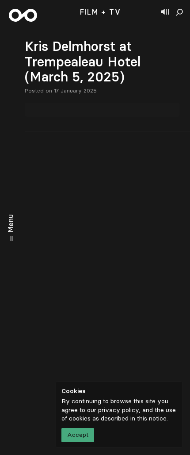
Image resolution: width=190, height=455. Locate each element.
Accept (77, 435)
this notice (152, 418)
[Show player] (165, 12)
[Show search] (179, 12)
